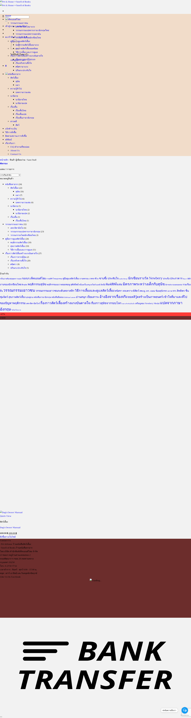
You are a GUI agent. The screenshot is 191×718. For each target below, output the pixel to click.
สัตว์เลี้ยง (14, 78)
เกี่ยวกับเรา (10, 143)
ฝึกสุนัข (24, 284)
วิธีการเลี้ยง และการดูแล (27, 52)
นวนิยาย (14, 96)
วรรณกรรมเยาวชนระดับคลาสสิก (54, 290)
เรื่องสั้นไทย (21, 110)
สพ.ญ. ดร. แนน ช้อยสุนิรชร (153, 291)
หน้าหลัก (4, 160)
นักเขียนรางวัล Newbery (145, 278)
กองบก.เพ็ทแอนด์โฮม (34, 278)
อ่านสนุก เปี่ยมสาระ (87, 297)
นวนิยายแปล (21, 103)
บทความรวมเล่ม (23, 92)
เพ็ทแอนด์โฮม (14, 19)
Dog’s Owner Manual (10, 527)
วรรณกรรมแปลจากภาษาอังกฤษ (30, 30)
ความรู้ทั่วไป (16, 89)
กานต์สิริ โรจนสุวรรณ (54, 278)
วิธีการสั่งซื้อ (10, 132)
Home (8, 15)
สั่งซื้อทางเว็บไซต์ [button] (8, 537)
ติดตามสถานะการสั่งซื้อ (16, 136)
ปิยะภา (185, 279)
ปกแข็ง (166, 278)
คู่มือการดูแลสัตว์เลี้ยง (20, 41)
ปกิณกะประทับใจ (23, 70)
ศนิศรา (19, 67)
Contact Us (15, 154)
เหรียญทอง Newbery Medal (147, 303)
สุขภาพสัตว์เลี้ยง (23, 48)
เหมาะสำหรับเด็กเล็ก (128, 303)
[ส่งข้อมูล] (6, 21)
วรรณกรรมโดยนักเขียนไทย (28, 37)
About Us (14, 150)
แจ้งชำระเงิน (11, 128)
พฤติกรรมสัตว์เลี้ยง (24, 45)
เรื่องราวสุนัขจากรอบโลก (106, 303)
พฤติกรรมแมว (53, 284)
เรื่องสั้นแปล (21, 114)
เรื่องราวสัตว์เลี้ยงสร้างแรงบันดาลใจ (26, 56)
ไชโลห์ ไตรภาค (16, 310)
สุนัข (18, 81)
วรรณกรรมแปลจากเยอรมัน (28, 34)
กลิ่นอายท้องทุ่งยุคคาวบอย (10, 278)
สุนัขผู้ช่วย (29, 297)
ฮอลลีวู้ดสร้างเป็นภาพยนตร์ (145, 296)
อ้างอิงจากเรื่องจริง (113, 297)
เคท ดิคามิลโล (22, 27)
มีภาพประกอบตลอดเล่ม (173, 284)
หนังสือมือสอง (58, 297)
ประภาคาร (176, 278)
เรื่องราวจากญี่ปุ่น (23, 59)
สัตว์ (17, 125)
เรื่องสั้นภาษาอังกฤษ (25, 118)
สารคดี (13, 121)
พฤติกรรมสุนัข (37, 284)
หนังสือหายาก (14, 74)
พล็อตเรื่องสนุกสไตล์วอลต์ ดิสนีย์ (92, 284)
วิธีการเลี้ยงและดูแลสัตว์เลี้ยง (94, 290)
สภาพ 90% (171, 291)
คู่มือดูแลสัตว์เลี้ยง (71, 278)
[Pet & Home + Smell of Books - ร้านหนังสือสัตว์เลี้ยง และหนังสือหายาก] (15, 3)
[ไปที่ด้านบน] (1, 716)
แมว (17, 85)
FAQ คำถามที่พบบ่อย (19, 147)
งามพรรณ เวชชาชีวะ (89, 278)
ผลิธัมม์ (8, 139)
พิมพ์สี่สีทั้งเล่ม (114, 284)
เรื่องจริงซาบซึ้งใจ (24, 63)
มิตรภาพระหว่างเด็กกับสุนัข (144, 284)
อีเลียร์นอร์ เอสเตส (69, 297)
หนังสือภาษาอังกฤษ (42, 297)
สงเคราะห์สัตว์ (131, 291)
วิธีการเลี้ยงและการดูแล (21, 250)
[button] (6, 65)
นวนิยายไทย (21, 99)
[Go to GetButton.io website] (185, 715)
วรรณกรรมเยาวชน (19, 23)
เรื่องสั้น (13, 107)
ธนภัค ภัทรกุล (123, 279)
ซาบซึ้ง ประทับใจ (109, 278)
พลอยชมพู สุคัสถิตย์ (69, 284)
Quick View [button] (5, 516)
